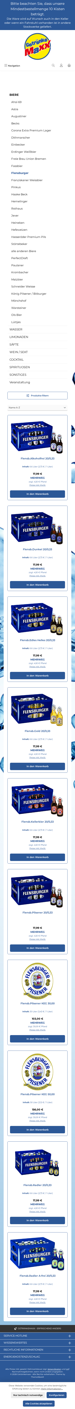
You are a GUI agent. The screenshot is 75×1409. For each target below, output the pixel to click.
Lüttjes (16, 322)
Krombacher (19, 272)
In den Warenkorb (38, 494)
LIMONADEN (18, 337)
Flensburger (19, 173)
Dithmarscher (20, 137)
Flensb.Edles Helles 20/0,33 (37, 640)
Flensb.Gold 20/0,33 (37, 731)
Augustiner (18, 116)
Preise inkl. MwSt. (37, 485)
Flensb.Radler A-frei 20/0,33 (38, 1275)
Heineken (17, 222)
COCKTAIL (16, 359)
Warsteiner (18, 308)
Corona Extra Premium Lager (31, 130)
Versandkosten (54, 1369)
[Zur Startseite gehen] (37, 46)
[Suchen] (53, 66)
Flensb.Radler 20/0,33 (37, 1185)
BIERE (14, 95)
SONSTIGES (17, 374)
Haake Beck (19, 194)
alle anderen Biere (23, 251)
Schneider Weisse (23, 286)
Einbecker (18, 144)
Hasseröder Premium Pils (28, 237)
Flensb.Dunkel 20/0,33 (37, 549)
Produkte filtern (39, 395)
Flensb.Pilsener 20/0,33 (38, 912)
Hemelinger (19, 201)
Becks (15, 123)
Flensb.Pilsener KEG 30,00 (38, 1003)
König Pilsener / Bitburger (28, 293)
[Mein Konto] (61, 66)
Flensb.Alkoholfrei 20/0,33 (37, 458)
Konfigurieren (56, 1395)
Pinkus (16, 187)
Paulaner (17, 265)
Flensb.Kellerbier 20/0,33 (37, 821)
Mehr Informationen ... (52, 1388)
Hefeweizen (19, 229)
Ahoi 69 (16, 102)
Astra (14, 109)
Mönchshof (18, 300)
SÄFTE (14, 344)
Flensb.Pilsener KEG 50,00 (38, 1094)
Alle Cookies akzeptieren (38, 1403)
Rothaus (17, 208)
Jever (15, 215)
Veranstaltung (19, 382)
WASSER (15, 329)
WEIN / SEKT (18, 352)
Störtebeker (19, 244)
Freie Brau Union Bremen (28, 159)
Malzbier (17, 279)
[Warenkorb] (69, 66)
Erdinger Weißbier (23, 152)
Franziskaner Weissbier (27, 180)
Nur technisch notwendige (28, 1395)
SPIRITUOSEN (19, 367)
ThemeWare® (37, 1377)
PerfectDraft (19, 258)
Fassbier (17, 166)
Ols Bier (16, 315)
